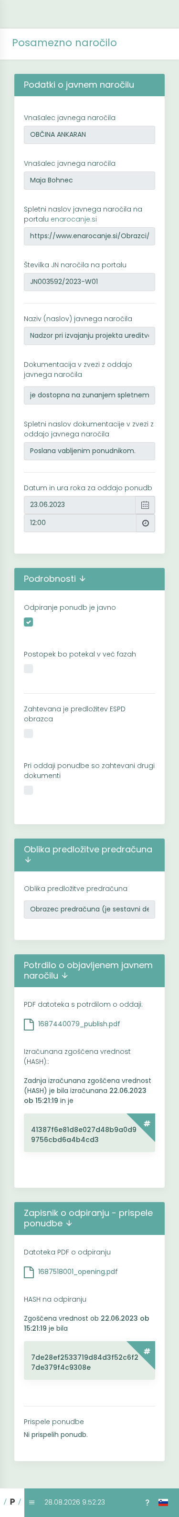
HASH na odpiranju (55, 1299)
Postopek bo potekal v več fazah (80, 654)
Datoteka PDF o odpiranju (67, 1252)
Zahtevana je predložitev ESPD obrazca (75, 714)
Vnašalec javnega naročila (70, 117)
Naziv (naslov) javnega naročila (78, 319)
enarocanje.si (74, 219)
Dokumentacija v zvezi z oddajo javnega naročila (78, 369)
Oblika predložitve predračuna (75, 888)
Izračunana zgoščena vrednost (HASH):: (77, 1056)
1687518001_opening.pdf (78, 1271)
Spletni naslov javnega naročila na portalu (83, 214)
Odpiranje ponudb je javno (70, 607)
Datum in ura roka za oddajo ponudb (88, 488)
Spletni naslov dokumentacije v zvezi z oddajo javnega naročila (89, 429)
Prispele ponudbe (54, 1421)
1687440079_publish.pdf (79, 1024)
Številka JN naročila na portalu (75, 265)
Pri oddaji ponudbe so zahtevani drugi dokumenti (89, 770)
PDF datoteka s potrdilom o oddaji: (83, 1004)
